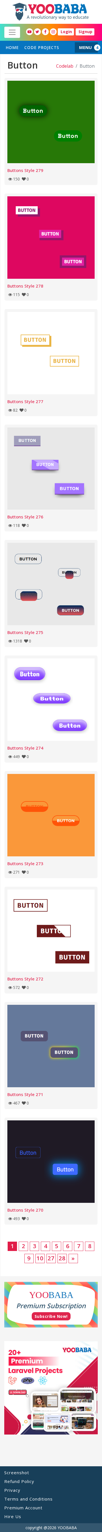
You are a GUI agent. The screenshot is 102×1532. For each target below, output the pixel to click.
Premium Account (23, 1507)
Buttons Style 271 (25, 1094)
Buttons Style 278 (25, 286)
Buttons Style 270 (25, 1210)
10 (40, 1258)
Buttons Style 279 (25, 170)
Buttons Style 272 (25, 979)
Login (66, 31)
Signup (85, 31)
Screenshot (16, 1472)
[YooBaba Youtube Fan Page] (29, 31)
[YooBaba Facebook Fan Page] (45, 31)
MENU (85, 47)
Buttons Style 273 (25, 863)
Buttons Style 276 (25, 517)
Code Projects (41, 47)
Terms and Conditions (28, 1499)
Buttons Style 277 (25, 401)
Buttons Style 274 (25, 748)
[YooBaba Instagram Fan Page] (53, 31)
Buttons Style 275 (25, 632)
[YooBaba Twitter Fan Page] (37, 31)
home (12, 47)
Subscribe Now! (51, 1316)
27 (51, 1258)
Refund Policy (19, 1481)
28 (62, 1258)
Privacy (12, 1490)
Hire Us (12, 1516)
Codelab (64, 66)
